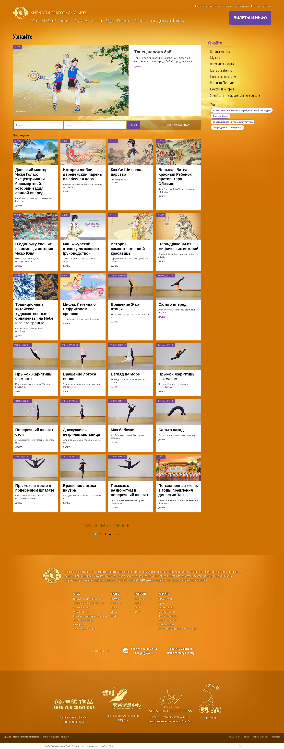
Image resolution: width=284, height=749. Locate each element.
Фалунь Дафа (220, 116)
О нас (76, 594)
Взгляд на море (125, 374)
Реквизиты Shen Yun (167, 620)
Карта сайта (276, 737)
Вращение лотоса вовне (79, 376)
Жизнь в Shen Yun (81, 607)
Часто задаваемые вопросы (85, 628)
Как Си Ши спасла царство (128, 172)
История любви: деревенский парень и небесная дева (82, 174)
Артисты (96, 20)
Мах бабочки (122, 429)
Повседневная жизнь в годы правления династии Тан (178, 490)
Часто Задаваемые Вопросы (166, 20)
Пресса (198, 6)
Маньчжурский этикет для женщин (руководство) (81, 248)
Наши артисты (79, 624)
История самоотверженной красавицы (128, 248)
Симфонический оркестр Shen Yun (88, 603)
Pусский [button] (265, 6)
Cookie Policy (108, 746)
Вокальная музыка (222, 64)
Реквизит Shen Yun (222, 83)
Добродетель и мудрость (227, 127)
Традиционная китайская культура (233, 121)
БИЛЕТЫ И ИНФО (250, 17)
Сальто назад (171, 429)
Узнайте (228, 6)
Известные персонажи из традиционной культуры (242, 110)
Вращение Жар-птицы (125, 306)
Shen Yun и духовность (83, 620)
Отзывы (140, 20)
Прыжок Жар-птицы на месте (33, 376)
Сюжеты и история (222, 89)
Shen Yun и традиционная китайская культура (177, 628)
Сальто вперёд (172, 304)
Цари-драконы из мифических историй (178, 246)
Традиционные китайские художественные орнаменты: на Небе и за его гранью (34, 313)
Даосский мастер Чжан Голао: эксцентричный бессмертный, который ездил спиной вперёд (31, 181)
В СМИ (114, 615)
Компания (81, 20)
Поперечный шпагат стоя (34, 432)
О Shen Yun (116, 603)
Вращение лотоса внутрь (79, 488)
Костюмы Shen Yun (222, 70)
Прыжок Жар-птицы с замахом (177, 376)
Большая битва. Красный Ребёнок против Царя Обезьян (175, 176)
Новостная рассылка (213, 6)
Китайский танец (221, 51)
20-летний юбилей (43, 20)
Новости (140, 594)
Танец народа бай (152, 52)
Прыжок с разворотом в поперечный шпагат (129, 490)
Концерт (65, 20)
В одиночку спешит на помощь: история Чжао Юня (34, 248)
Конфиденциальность (260, 737)
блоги (137, 607)
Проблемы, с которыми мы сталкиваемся (90, 615)
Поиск (257, 6)
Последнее (124, 20)
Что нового (139, 598)
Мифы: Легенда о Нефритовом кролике (79, 309)
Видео (110, 20)
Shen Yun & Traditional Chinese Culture (235, 95)
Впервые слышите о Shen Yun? (86, 598)
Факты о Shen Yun (81, 611)
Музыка (215, 58)
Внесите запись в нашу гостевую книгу (180, 650)
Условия (246, 737)
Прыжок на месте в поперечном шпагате (34, 488)
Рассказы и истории (167, 624)
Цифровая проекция (223, 76)
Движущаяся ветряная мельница (81, 432)
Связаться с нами (241, 6)
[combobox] (95, 125)
